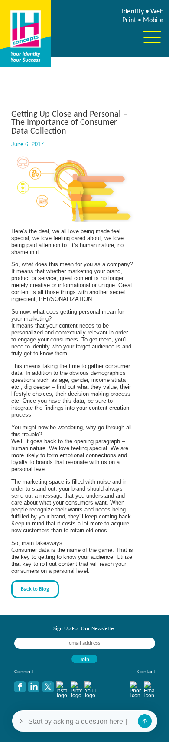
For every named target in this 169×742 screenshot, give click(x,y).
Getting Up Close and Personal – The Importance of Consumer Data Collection (69, 123)
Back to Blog (35, 589)
